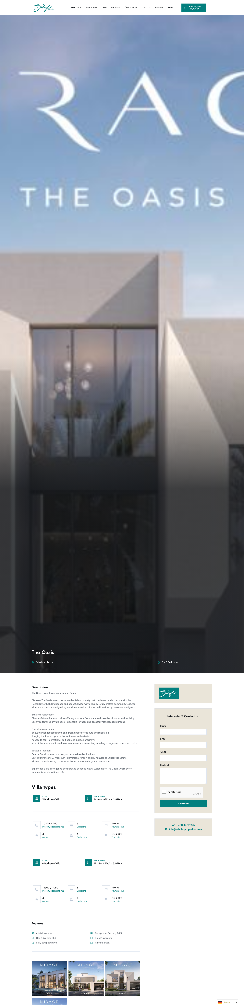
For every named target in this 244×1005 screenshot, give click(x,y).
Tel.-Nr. (163, 752)
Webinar (159, 7)
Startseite (76, 7)
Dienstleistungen (111, 7)
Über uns (129, 7)
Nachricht (165, 765)
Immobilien (91, 7)
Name (163, 726)
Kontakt (145, 7)
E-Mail (163, 738)
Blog (170, 7)
